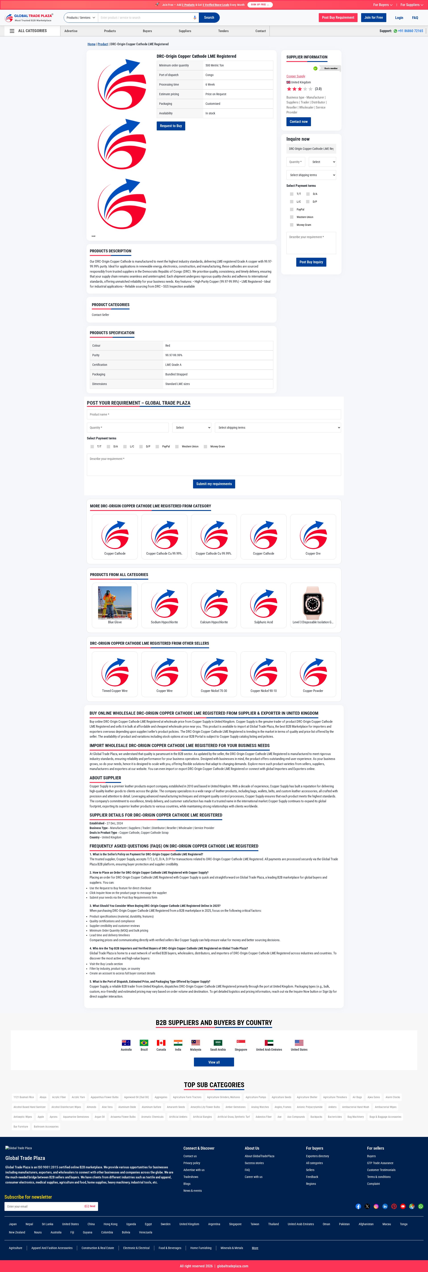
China (91, 1224)
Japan (13, 1224)
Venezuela (145, 1232)
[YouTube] (403, 1206)
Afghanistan (366, 1224)
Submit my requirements (214, 484)
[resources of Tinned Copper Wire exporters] (115, 671)
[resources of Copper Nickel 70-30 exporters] (214, 671)
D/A (314, 194)
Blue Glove (115, 622)
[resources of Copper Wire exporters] (164, 671)
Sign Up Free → (260, 4)
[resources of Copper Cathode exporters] (115, 534)
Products (110, 31)
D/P (314, 201)
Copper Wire (164, 691)
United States (70, 1224)
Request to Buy (171, 126)
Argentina (214, 1224)
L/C (298, 201)
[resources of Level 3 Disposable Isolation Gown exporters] (313, 603)
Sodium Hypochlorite (164, 622)
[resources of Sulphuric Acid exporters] (263, 603)
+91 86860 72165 (410, 31)
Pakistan (344, 1224)
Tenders (223, 31)
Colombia (107, 1232)
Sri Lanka (47, 1224)
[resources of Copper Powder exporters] (313, 671)
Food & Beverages (170, 1248)
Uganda (131, 1224)
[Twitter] (367, 1206)
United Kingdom (189, 1224)
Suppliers (185, 31)
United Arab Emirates (301, 1224)
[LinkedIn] (385, 1206)
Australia (56, 1232)
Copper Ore (313, 554)
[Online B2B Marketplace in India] (32, 18)
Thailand (273, 1224)
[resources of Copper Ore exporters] (313, 534)
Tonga (403, 1224)
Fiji (72, 1232)
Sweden (166, 1224)
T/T (298, 194)
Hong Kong (110, 1224)
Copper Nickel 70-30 (214, 691)
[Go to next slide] (93, 236)
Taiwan (255, 1224)
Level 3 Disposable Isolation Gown (313, 622)
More (255, 1248)
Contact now (299, 121)
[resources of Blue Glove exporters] (115, 603)
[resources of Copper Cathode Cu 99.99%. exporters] (164, 534)
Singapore (235, 1224)
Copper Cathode (115, 554)
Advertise (70, 31)
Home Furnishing (201, 1248)
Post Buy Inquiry (311, 262)
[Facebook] (358, 1206)
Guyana (87, 1232)
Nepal (29, 1224)
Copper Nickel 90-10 (264, 691)
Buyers (147, 31)
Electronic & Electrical (136, 1248)
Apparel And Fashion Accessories (51, 1248)
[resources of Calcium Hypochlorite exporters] (214, 603)
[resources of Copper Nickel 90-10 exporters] (263, 671)
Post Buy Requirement (338, 17)
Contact (260, 31)
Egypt (148, 1224)
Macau (387, 1224)
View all (214, 1062)
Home (91, 44)
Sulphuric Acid (263, 622)
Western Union (304, 217)
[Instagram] (376, 1206)
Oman (326, 1224)
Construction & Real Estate (98, 1248)
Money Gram (303, 224)
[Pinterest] (394, 1206)
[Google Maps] (412, 1206)
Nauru (38, 1232)
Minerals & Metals (232, 1248)
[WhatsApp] (421, 1206)
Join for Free (373, 17)
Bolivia (126, 1232)
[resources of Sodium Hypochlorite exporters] (164, 603)
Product (103, 44)
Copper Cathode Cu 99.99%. (164, 554)
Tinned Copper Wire (115, 691)
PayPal (299, 209)
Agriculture (15, 1248)
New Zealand (17, 1232)
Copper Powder (313, 691)
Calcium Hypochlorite (214, 622)
